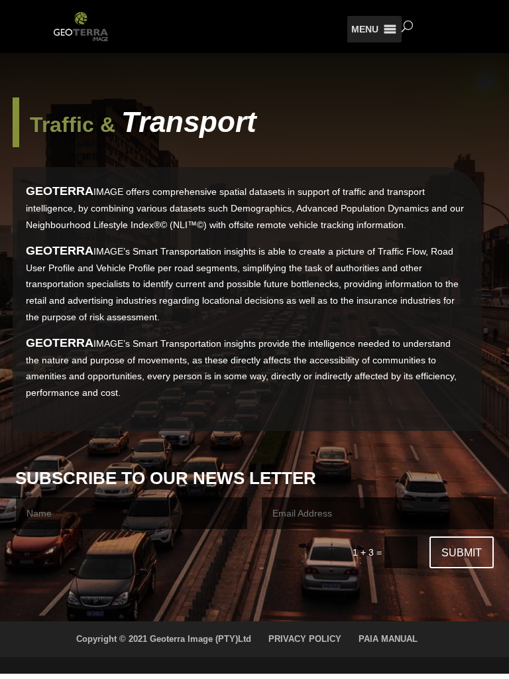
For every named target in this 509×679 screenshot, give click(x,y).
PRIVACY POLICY (304, 639)
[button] (364, 29)
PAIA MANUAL (388, 639)
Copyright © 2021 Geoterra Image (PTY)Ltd (163, 639)
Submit (461, 552)
